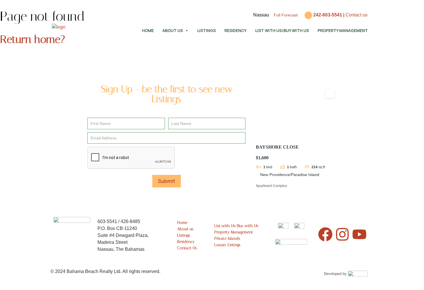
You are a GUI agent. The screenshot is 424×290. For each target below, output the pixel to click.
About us (172, 30)
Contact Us (187, 248)
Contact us (356, 14)
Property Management (343, 30)
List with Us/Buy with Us (282, 30)
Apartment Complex (271, 186)
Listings (206, 30)
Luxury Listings (227, 244)
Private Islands (227, 238)
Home (148, 30)
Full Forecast (286, 15)
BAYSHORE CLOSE (277, 147)
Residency (235, 30)
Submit (166, 181)
